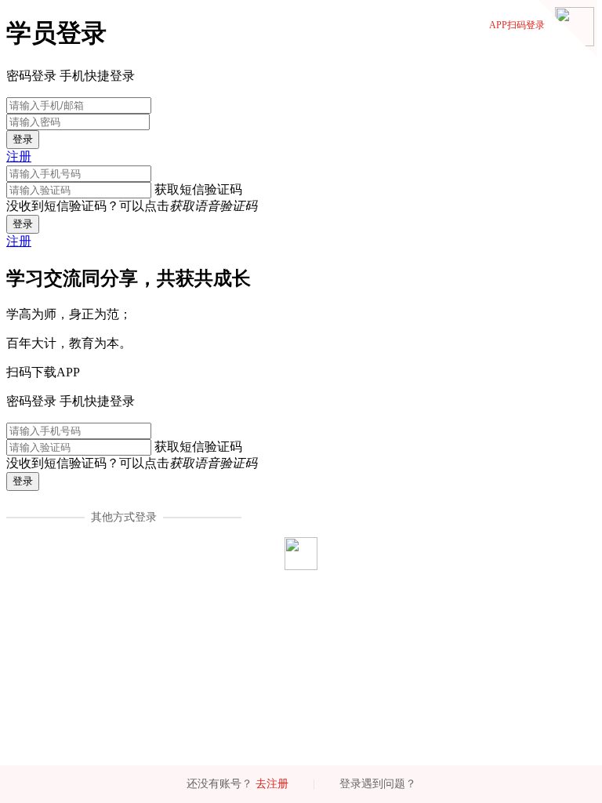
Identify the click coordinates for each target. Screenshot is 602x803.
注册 (18, 156)
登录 (23, 139)
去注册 (272, 784)
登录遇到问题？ (377, 784)
